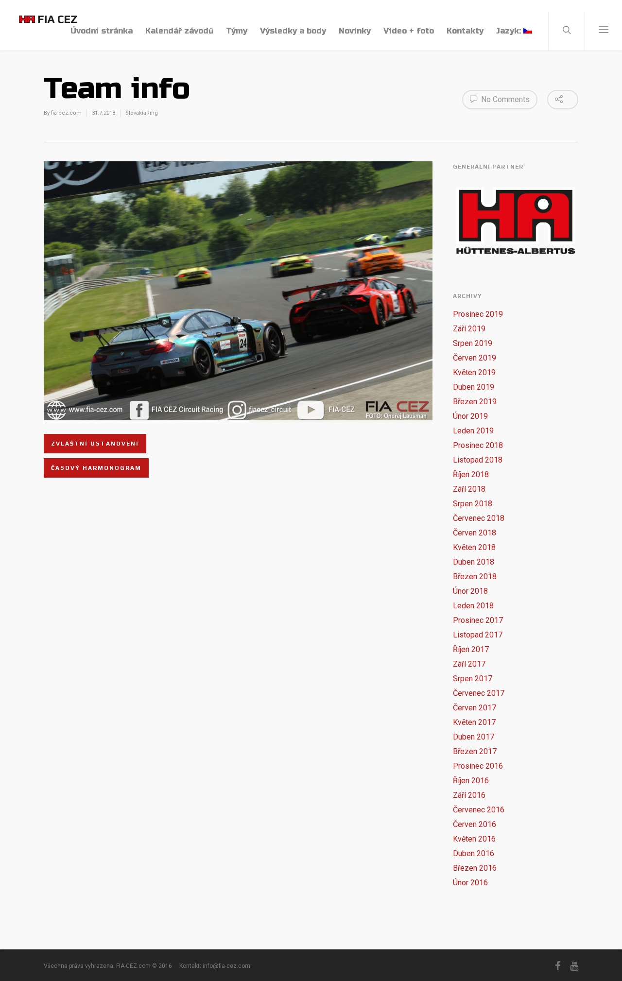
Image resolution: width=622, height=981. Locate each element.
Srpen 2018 (472, 503)
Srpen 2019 (472, 343)
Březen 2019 (475, 401)
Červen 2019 (474, 357)
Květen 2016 (474, 838)
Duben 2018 (473, 562)
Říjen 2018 (471, 474)
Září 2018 (469, 489)
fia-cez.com (66, 113)
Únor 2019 (470, 416)
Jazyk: (509, 30)
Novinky (355, 30)
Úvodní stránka (101, 30)
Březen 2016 (475, 868)
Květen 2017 (474, 722)
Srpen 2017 (472, 678)
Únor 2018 (470, 591)
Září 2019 (469, 328)
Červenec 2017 (478, 693)
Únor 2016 (470, 882)
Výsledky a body (293, 30)
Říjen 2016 (471, 780)
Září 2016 (469, 795)
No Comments (504, 99)
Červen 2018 (474, 532)
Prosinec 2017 (478, 620)
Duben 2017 (473, 736)
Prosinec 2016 (478, 766)
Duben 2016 (473, 853)
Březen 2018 (475, 576)
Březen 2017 (475, 751)
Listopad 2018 (477, 460)
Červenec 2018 (478, 518)
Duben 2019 (473, 387)
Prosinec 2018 (478, 445)
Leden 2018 (473, 605)
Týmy (236, 30)
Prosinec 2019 (478, 314)
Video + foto (408, 30)
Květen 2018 (474, 547)
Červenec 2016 (478, 809)
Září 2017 (469, 664)
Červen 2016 (474, 824)
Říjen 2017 (471, 649)
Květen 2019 (474, 372)
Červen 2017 (474, 707)
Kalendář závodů (179, 30)
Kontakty (465, 30)
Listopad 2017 (477, 634)
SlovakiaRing (141, 113)
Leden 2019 (473, 430)
